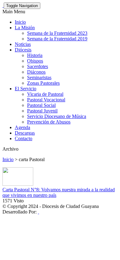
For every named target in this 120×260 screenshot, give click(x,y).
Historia (34, 55)
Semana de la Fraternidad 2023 (57, 33)
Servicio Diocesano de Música (56, 116)
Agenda (22, 127)
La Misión (25, 27)
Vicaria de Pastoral (45, 94)
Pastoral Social (41, 105)
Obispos (35, 60)
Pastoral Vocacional (46, 99)
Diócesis (23, 49)
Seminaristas (39, 77)
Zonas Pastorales (43, 83)
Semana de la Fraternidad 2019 (57, 38)
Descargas (25, 133)
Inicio (20, 22)
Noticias (23, 44)
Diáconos (36, 72)
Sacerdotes (37, 66)
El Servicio (25, 88)
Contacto (23, 138)
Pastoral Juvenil (42, 110)
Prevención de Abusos (48, 121)
